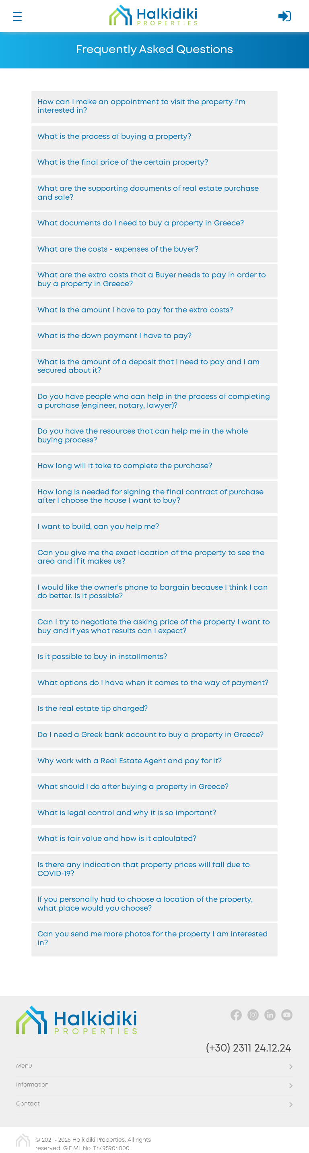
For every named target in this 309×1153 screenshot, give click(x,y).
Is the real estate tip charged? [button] (92, 709)
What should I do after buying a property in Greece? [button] (133, 787)
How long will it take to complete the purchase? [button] (124, 466)
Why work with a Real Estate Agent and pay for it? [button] (129, 761)
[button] (154, 1066)
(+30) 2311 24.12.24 (248, 1048)
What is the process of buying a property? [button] (114, 137)
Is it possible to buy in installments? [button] (102, 657)
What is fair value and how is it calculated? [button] (116, 839)
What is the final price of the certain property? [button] (122, 162)
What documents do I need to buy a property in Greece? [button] (140, 223)
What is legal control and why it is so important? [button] (126, 813)
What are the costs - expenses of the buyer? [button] (117, 249)
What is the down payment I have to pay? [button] (114, 336)
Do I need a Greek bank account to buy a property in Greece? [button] (150, 735)
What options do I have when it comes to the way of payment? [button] (152, 683)
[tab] (154, 107)
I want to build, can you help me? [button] (98, 527)
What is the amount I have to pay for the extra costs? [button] (135, 310)
